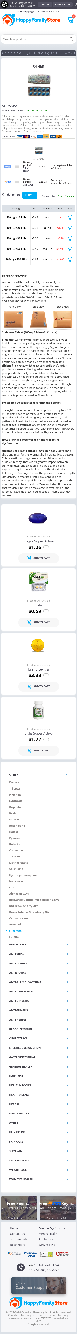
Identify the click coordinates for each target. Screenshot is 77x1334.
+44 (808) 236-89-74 (25, 5)
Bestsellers (17, 1245)
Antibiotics (46, 1239)
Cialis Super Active (38, 733)
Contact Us (17, 1234)
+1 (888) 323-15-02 (24, 3)
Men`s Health (48, 1234)
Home (14, 1228)
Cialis (38, 605)
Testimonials (18, 1239)
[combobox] (45, 4)
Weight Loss (47, 1245)
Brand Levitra (38, 669)
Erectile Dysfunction (38, 536)
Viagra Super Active (39, 541)
